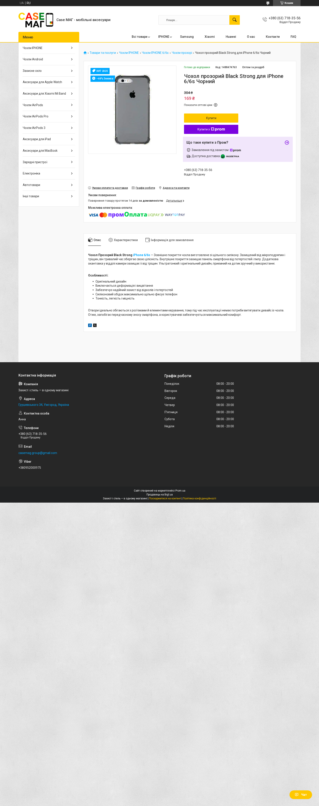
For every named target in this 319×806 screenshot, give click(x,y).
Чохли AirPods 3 (34, 128)
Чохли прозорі (182, 52)
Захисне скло (32, 70)
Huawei (231, 36)
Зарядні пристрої (35, 162)
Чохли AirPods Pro (35, 116)
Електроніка (31, 173)
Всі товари (139, 36)
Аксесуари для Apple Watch (42, 82)
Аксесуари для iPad (37, 139)
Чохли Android (33, 59)
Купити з (203, 129)
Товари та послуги (103, 52)
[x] (95, 326)
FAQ (293, 36)
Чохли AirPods (33, 105)
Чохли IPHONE (129, 52)
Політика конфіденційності (199, 498)
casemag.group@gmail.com (37, 453)
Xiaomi (210, 36)
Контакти (273, 36)
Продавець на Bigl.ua (159, 494)
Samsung (187, 36)
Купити (211, 118)
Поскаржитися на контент (165, 498)
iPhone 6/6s (142, 255)
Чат (304, 794)
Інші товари (31, 196)
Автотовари (31, 185)
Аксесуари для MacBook (40, 150)
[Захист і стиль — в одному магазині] (35, 20)
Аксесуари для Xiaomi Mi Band (44, 93)
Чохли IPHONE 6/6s (155, 52)
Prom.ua (180, 490)
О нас (251, 36)
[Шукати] (234, 20)
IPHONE (163, 36)
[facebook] (90, 326)
